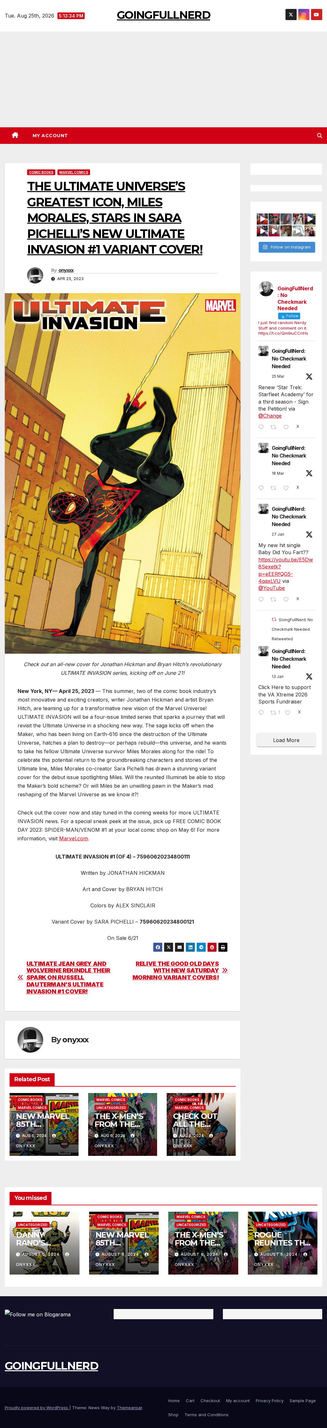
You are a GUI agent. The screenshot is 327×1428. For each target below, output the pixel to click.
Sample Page (303, 1400)
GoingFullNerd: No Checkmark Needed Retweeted (292, 629)
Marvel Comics (73, 172)
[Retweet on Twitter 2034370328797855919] (275, 488)
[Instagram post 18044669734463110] (298, 230)
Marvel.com (73, 838)
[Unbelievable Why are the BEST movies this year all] (310, 219)
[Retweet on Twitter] (274, 619)
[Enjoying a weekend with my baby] (298, 219)
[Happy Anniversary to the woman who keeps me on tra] (310, 230)
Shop (173, 1414)
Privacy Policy (270, 1400)
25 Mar (278, 376)
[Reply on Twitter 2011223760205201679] (263, 713)
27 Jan (278, 534)
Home (174, 1400)
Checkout (210, 1400)
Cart (190, 1400)
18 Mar (278, 473)
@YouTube (271, 588)
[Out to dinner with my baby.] (286, 230)
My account (50, 135)
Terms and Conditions (207, 1414)
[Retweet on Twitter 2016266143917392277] (275, 599)
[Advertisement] (163, 79)
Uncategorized (111, 1108)
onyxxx (66, 270)
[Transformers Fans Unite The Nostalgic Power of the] (262, 219)
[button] (319, 135)
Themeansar (129, 1407)
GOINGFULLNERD (163, 15)
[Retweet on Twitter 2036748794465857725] (275, 427)
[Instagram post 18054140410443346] (274, 230)
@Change (270, 416)
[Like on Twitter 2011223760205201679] (289, 713)
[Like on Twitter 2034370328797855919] (288, 488)
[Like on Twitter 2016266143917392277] (288, 599)
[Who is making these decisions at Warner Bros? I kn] (262, 230)
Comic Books (41, 172)
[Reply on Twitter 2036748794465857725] (263, 427)
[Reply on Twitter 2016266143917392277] (263, 599)
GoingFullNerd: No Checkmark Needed (289, 358)
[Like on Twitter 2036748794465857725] (288, 427)
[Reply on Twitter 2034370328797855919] (263, 488)
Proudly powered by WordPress (37, 1407)
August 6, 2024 (41, 1254)
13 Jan (278, 676)
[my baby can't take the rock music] (286, 219)
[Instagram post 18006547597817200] (274, 219)
